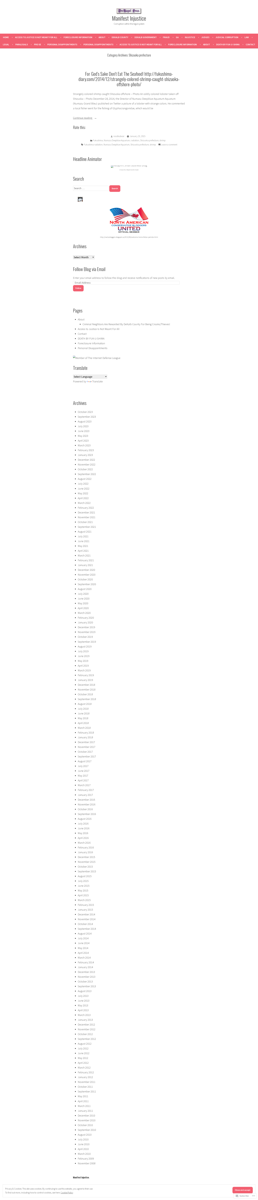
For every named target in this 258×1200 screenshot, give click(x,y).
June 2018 (83, 713)
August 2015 (85, 876)
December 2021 (86, 512)
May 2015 (83, 890)
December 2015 (86, 857)
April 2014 (83, 953)
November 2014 (86, 919)
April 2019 (83, 665)
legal (6, 44)
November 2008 (86, 1163)
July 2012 (83, 1048)
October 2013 (85, 981)
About (102, 37)
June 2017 (83, 771)
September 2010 (87, 1130)
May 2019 (83, 661)
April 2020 (83, 608)
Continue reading (83, 118)
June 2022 (83, 488)
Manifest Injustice (129, 18)
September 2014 (87, 928)
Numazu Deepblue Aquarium (117, 140)
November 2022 (86, 464)
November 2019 (86, 632)
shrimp (162, 140)
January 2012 (85, 1077)
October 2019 (85, 636)
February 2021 (86, 560)
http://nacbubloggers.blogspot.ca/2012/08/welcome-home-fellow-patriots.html (129, 237)
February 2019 (86, 675)
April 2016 (83, 838)
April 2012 (83, 1062)
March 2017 (84, 785)
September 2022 (87, 474)
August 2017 (85, 761)
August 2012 (85, 1043)
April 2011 (83, 1101)
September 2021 (87, 527)
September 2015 (87, 871)
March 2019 (84, 670)
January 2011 (85, 1110)
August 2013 (85, 991)
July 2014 (83, 938)
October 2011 (85, 1086)
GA (177, 37)
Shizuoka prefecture (149, 140)
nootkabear (118, 136)
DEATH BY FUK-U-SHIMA (227, 44)
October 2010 (85, 1125)
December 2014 (86, 914)
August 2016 (85, 818)
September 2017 (87, 756)
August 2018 (85, 704)
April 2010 (83, 1149)
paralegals (21, 44)
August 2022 (85, 479)
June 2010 (83, 1144)
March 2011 (84, 1106)
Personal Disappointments (62, 44)
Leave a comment (169, 145)
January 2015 (85, 909)
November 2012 (86, 1029)
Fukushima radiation (93, 144)
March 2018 (84, 727)
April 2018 (83, 723)
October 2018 (85, 694)
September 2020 (87, 584)
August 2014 (85, 933)
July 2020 (83, 593)
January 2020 (85, 622)
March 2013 (84, 1015)
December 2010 (86, 1115)
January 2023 (85, 455)
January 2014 (85, 967)
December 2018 (86, 684)
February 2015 (86, 905)
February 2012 (86, 1072)
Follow (78, 288)
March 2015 (84, 900)
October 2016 (85, 809)
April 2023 (83, 440)
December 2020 (86, 570)
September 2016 (87, 814)
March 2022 (84, 503)
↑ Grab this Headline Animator (129, 170)
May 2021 (83, 546)
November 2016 (86, 804)
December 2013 (86, 972)
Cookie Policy (67, 1192)
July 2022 (83, 483)
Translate (97, 381)
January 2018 (85, 737)
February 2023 (86, 450)
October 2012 (85, 1034)
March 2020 (84, 613)
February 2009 (86, 1158)
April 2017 (83, 780)
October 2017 (85, 751)
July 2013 (83, 996)
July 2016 (83, 823)
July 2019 (83, 651)
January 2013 (85, 1019)
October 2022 (85, 469)
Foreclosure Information (78, 37)
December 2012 (86, 1024)
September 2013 (87, 986)
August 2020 (85, 589)
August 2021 (85, 531)
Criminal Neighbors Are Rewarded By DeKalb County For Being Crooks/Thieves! (126, 324)
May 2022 (83, 493)
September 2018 (87, 699)
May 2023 (83, 436)
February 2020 (86, 617)
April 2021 (83, 550)
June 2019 (83, 656)
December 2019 (86, 627)
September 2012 (87, 1039)
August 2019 (85, 646)
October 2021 (85, 522)
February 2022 (86, 507)
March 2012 (84, 1067)
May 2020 (83, 603)
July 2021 (83, 536)
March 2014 (84, 957)
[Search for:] (91, 188)
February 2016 (86, 847)
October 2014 (85, 924)
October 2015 (85, 866)
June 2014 (83, 943)
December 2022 (86, 459)
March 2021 (84, 555)
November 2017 (86, 747)
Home (6, 37)
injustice (190, 37)
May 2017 (83, 775)
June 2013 (83, 1000)
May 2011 (83, 1096)
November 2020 (86, 574)
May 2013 (83, 1005)
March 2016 (84, 842)
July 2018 (83, 708)
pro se (37, 44)
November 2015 (86, 862)
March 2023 (84, 445)
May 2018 (83, 718)
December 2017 (86, 742)
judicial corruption (227, 37)
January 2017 (85, 795)
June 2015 (83, 885)
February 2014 (86, 962)
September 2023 (87, 416)
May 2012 (83, 1058)
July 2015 (83, 881)
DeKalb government (146, 37)
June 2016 (83, 828)
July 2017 (83, 766)
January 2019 (85, 680)
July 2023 (83, 426)
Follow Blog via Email (89, 269)
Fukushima (98, 140)
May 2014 (83, 948)
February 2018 (86, 732)
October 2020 (85, 579)
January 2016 (85, 852)
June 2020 (83, 598)
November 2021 (86, 517)
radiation (135, 140)
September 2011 (87, 1091)
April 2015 (83, 895)
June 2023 (83, 431)
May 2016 (83, 833)
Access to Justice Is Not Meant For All (36, 37)
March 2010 (84, 1153)
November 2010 (86, 1120)
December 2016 (86, 799)
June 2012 (83, 1053)
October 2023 (85, 412)
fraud (166, 37)
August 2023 (85, 421)
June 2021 (83, 541)
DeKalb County (120, 37)
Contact (250, 44)
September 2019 (87, 641)
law (247, 37)
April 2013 (83, 1010)
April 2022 (83, 498)
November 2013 (86, 976)
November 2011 (86, 1082)
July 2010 (83, 1139)
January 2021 (85, 565)
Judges (205, 37)
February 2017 (86, 790)
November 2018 (86, 689)
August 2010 (85, 1134)
